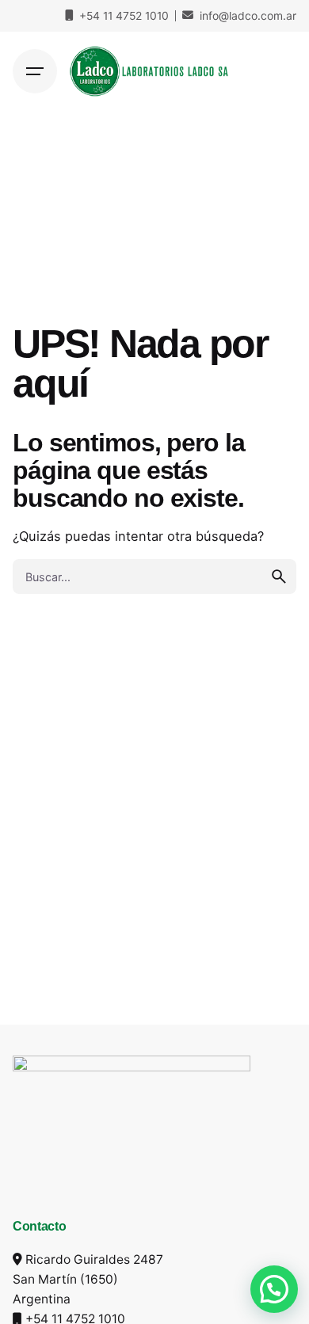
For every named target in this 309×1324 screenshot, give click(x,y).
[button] (274, 1289)
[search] (278, 576)
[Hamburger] (35, 71)
